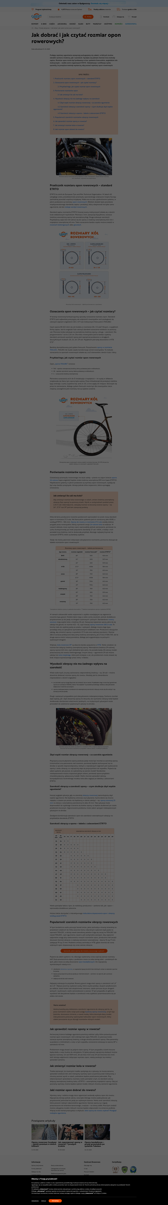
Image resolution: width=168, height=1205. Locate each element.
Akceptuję (55, 1201)
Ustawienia (35, 1201)
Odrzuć (43, 1201)
